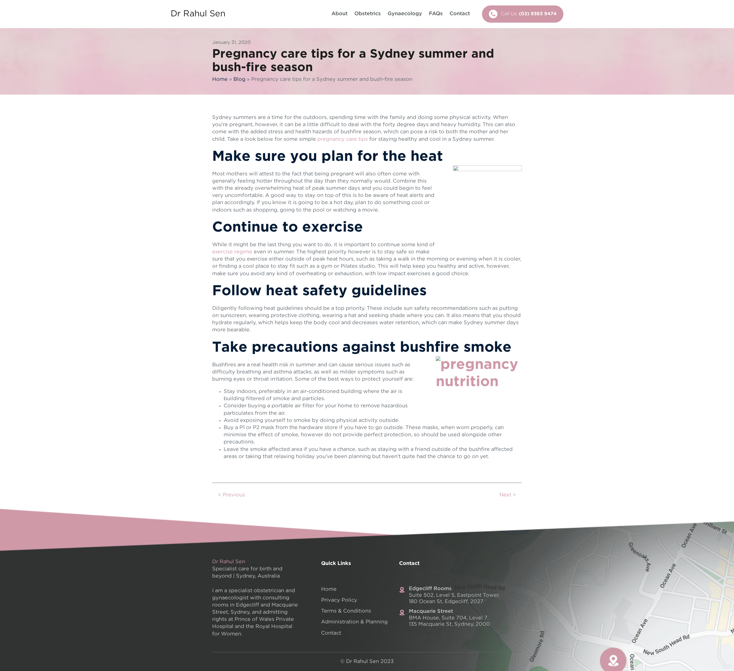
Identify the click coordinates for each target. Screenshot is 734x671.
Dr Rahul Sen (198, 14)
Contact (460, 13)
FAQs (436, 13)
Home (220, 79)
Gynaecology (405, 13)
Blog (239, 79)
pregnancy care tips (342, 139)
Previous (234, 495)
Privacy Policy (339, 600)
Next (505, 495)
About (339, 13)
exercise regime (232, 252)
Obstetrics (367, 13)
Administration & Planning (354, 622)
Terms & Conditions (346, 611)
